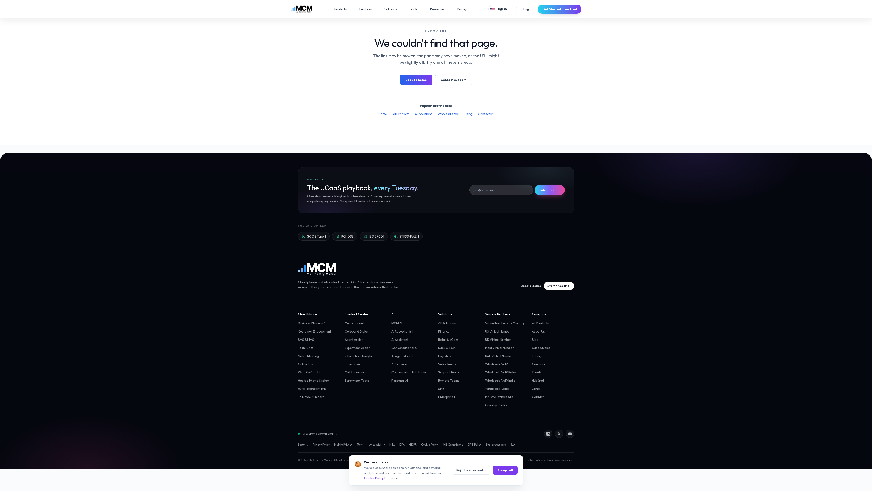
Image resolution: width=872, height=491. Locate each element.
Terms (361, 444)
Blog (469, 114)
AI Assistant (399, 340)
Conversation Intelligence (410, 372)
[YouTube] (570, 434)
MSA (392, 444)
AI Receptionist (402, 331)
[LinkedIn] (548, 434)
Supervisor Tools (357, 380)
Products (343, 9)
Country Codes (496, 405)
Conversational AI (404, 348)
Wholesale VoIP (449, 114)
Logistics (444, 356)
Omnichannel (354, 323)
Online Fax (305, 364)
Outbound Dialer (356, 331)
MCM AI (396, 323)
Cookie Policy (429, 444)
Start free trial (558, 286)
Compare (538, 364)
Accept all (505, 470)
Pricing (462, 9)
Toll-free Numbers (311, 397)
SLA (512, 444)
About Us (538, 331)
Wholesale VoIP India (500, 380)
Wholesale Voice (497, 389)
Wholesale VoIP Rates (501, 372)
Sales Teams (447, 364)
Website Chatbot (310, 372)
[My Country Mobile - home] (317, 269)
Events (537, 372)
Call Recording (355, 372)
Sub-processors (496, 444)
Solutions (394, 9)
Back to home (416, 80)
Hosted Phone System (313, 380)
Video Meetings (309, 356)
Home (383, 114)
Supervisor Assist (357, 348)
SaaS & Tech (447, 348)
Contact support (453, 80)
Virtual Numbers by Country (505, 323)
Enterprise (352, 364)
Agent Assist (354, 340)
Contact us (486, 114)
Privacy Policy (321, 444)
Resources (440, 9)
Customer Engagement (314, 331)
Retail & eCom (448, 340)
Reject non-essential (471, 470)
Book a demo (531, 286)
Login (527, 9)
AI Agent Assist (402, 356)
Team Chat (305, 348)
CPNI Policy (474, 444)
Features (368, 9)
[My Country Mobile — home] (301, 9)
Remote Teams (448, 380)
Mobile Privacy (343, 444)
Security (303, 444)
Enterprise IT (447, 397)
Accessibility (377, 444)
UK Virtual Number (498, 340)
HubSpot (538, 380)
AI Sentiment (400, 364)
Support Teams (449, 372)
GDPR (413, 444)
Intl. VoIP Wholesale (499, 397)
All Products (400, 114)
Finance (444, 331)
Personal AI (399, 380)
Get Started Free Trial (559, 9)
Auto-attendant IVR (312, 389)
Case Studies (541, 348)
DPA (402, 444)
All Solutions (423, 114)
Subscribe (547, 190)
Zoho (536, 389)
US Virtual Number (498, 331)
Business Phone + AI (312, 323)
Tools (417, 9)
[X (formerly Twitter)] (559, 434)
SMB (441, 389)
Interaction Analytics (359, 356)
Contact (538, 397)
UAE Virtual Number (499, 356)
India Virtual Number (499, 348)
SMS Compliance (452, 444)
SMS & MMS (306, 340)
